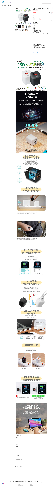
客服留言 (31, 484)
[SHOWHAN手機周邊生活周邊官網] (6, 2)
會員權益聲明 (31, 485)
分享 (34, 52)
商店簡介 (19, 484)
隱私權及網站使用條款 (20, 485)
